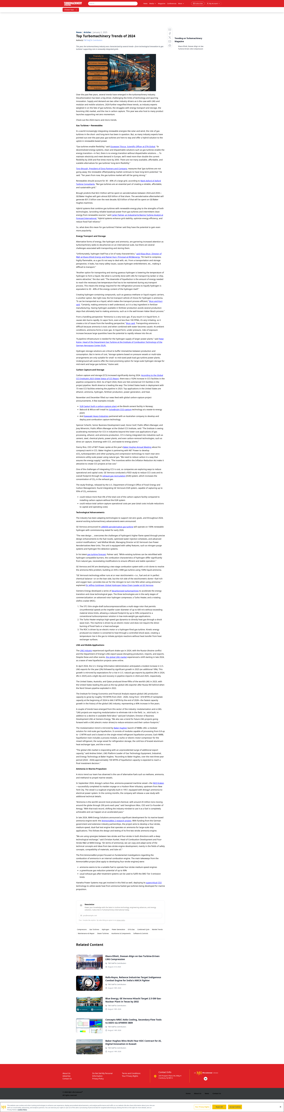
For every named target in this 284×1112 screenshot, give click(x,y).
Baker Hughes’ (121, 728)
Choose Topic (69, 10)
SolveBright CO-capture (120, 409)
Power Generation (118, 929)
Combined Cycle (143, 929)
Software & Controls (140, 933)
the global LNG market (116, 657)
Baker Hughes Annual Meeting (137, 447)
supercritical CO (154, 882)
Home (188, 1093)
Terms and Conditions (131, 1073)
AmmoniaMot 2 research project (116, 820)
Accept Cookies (235, 1107)
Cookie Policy (22, 1110)
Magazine (161, 3)
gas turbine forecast (96, 554)
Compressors (82, 929)
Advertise (66, 1076)
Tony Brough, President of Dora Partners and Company (101, 168)
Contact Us (67, 1078)
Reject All (219, 1107)
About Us (66, 1073)
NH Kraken (158, 783)
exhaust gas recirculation (114, 476)
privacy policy (121, 920)
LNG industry (86, 650)
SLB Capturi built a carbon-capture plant (98, 406)
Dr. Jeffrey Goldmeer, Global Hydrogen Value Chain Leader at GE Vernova (119, 585)
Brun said (130, 323)
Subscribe (153, 915)
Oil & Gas (131, 929)
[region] (142, 1107)
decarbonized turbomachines (125, 590)
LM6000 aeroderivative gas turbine (117, 526)
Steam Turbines (103, 933)
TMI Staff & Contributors (117, 963)
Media (151, 3)
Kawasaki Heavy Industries (96, 416)
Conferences (171, 3)
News (145, 3)
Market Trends (157, 929)
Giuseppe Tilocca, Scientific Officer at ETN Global (132, 146)
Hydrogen (105, 929)
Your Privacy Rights (130, 1076)
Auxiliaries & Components (121, 933)
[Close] (280, 1106)
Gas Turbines (94, 929)
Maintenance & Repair (86, 933)
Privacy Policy (98, 1078)
